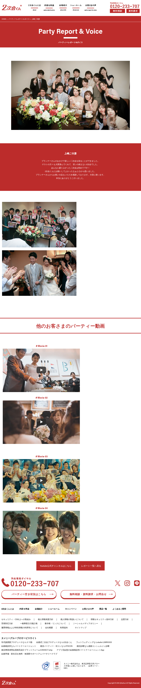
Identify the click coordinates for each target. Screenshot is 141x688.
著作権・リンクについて (55, 623)
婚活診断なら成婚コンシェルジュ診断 (93, 646)
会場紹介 (39, 608)
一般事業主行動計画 (28, 623)
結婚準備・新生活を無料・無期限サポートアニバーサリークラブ (29, 653)
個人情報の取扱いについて (72, 619)
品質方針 (125, 619)
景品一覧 (103, 608)
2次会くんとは (7, 608)
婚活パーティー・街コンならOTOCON (56, 646)
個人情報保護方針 (45, 619)
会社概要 (49, 627)
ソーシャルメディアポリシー (85, 623)
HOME (4, 19)
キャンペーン (71, 608)
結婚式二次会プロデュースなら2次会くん (54, 642)
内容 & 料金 (24, 608)
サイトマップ (80, 627)
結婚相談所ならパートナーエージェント (18, 646)
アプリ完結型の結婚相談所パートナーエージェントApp (80, 649)
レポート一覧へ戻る (91, 565)
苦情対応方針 (7, 623)
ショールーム (54, 608)
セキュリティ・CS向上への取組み (16, 619)
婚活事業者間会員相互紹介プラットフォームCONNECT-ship (26, 649)
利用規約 (64, 627)
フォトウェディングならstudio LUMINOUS (94, 642)
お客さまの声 (88, 608)
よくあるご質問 (119, 608)
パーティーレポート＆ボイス (19, 19)
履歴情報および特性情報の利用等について (19, 627)
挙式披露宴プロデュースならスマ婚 (16, 642)
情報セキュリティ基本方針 (102, 619)
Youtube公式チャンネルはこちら (55, 565)
